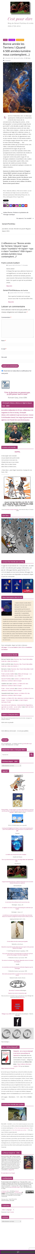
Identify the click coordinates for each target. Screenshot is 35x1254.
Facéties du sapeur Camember (12, 509)
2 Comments (7, 60)
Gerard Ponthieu (20, 58)
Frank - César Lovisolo (7, 688)
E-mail (3, 349)
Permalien (25, 265)
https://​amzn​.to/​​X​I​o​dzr (7, 1068)
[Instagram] (16, 205)
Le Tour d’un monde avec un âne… (19, 1130)
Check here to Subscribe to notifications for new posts (16, 372)
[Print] (26, 205)
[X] (13, 205)
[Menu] (2, 30)
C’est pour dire (20, 19)
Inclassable (12, 40)
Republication (20, 40)
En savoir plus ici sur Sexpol (8, 1173)
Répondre (9, 286)
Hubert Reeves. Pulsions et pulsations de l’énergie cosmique (15, 213)
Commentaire (6, 317)
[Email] (7, 205)
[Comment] (4, 205)
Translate (12, 1212)
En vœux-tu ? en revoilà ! (24, 218)
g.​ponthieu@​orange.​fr (15, 1187)
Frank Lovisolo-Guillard (10, 263)
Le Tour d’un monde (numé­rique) (21, 1128)
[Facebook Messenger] (23, 205)
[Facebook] (10, 205)
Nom (3, 341)
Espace (5, 40)
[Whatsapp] (20, 205)
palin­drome (22, 997)
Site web (4, 357)
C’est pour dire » (5, 1191)
